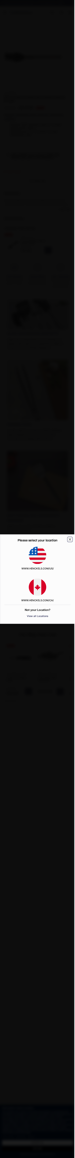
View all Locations (37, 615)
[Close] (70, 539)
